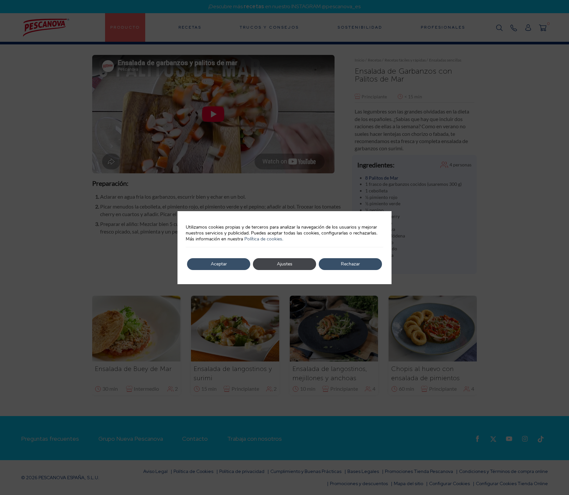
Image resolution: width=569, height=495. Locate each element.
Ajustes (284, 264)
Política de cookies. (263, 239)
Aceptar (219, 264)
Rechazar (350, 264)
